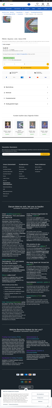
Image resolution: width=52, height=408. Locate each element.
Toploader (29, 356)
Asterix (48, 345)
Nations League (34, 344)
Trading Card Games (13, 221)
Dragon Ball (43, 345)
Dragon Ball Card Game (13, 346)
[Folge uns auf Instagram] (26, 382)
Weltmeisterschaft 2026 (32, 342)
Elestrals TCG (8, 349)
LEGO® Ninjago (41, 344)
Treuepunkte (37, 171)
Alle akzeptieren (40, 394)
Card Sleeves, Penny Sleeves (33, 354)
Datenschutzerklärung (22, 149)
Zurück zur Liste (5, 12)
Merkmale (8, 92)
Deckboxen (35, 357)
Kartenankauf (21, 176)
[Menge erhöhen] (24, 64)
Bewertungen (21, 167)
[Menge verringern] (4, 64)
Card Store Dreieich (7, 173)
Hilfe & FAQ (21, 171)
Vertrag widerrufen (26, 387)
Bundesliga (29, 340)
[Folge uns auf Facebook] (22, 382)
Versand (12, 49)
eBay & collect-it (38, 167)
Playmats (41, 357)
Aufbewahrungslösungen (32, 359)
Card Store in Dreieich (37, 257)
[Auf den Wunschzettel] (48, 64)
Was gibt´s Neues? (39, 169)
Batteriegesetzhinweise (7, 191)
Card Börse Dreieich (7, 169)
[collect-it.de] (3, 4)
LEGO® (45, 8)
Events (4, 176)
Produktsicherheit (10, 98)
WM (44, 340)
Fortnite (47, 344)
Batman (28, 347)
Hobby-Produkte (5, 363)
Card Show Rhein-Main (7, 171)
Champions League (36, 340)
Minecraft (29, 345)
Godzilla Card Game (6, 348)
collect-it (42, 246)
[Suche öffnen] (29, 4)
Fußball (11, 360)
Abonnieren (45, 154)
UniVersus (21, 346)
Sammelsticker (17, 8)
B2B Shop (5, 167)
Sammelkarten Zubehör (8, 228)
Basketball (15, 360)
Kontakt (20, 173)
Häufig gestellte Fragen (12, 104)
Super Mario (34, 345)
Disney (38, 345)
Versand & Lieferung (23, 178)
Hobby (33, 8)
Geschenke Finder (22, 169)
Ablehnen (40, 401)
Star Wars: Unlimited (16, 348)
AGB (4, 189)
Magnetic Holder (35, 356)
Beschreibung (9, 87)
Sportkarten (27, 8)
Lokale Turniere (6, 178)
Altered (13, 349)
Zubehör (39, 8)
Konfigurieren (40, 397)
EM (42, 340)
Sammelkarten (8, 8)
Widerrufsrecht (6, 193)
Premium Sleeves (45, 354)
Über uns (5, 180)
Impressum (5, 195)
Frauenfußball (41, 342)
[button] (37, 4)
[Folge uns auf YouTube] (30, 382)
